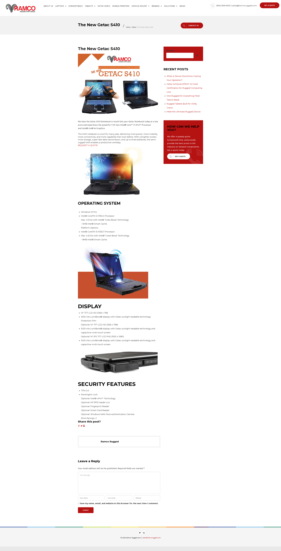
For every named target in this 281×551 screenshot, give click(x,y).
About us (48, 6)
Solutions (169, 6)
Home (128, 27)
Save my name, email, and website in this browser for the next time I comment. (119, 503)
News (182, 6)
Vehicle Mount (140, 6)
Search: (170, 50)
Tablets (89, 6)
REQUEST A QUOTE (88, 145)
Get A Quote (180, 156)
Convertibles (75, 6)
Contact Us (193, 25)
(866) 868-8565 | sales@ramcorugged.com (236, 5)
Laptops (59, 6)
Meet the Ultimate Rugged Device (184, 112)
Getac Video (104, 6)
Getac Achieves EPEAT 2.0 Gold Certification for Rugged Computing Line (184, 88)
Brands (156, 6)
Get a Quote (269, 5)
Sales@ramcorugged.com (151, 538)
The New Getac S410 (99, 48)
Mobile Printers (120, 6)
